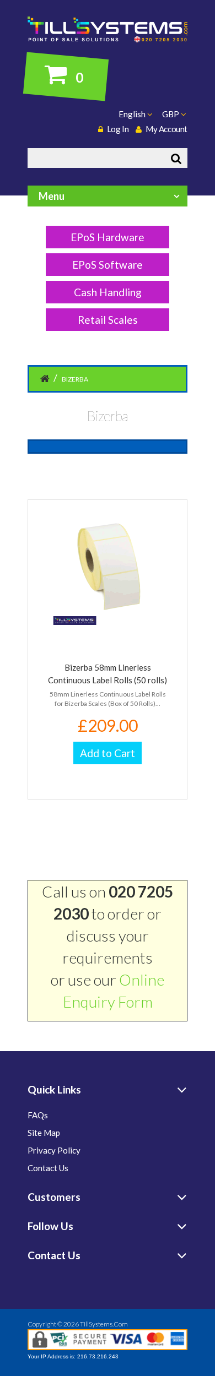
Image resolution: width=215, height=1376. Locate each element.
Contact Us (48, 1168)
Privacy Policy (54, 1150)
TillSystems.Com (104, 1324)
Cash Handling (108, 292)
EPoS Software (107, 264)
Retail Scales (108, 319)
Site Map (44, 1133)
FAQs (38, 1115)
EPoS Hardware (107, 237)
